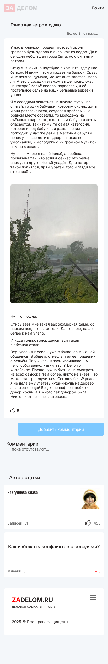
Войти (98, 7)
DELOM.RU (32, 600)
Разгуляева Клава (22, 492)
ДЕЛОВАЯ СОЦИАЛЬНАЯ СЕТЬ (34, 606)
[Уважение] (12, 410)
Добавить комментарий (61, 429)
